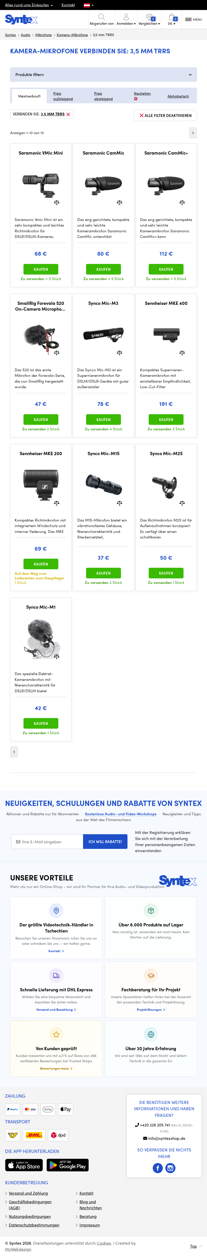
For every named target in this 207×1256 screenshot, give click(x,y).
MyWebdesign (18, 1249)
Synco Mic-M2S (166, 453)
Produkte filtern (29, 74)
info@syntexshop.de (166, 1138)
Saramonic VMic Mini (41, 153)
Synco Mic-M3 (103, 303)
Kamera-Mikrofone (72, 34)
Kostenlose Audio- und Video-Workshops (121, 814)
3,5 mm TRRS (53, 114)
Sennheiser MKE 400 (166, 303)
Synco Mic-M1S (103, 453)
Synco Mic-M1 (41, 607)
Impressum (90, 1225)
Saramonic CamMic (103, 153)
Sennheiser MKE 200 (41, 453)
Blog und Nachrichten (91, 1205)
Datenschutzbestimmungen (34, 1225)
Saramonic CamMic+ (166, 153)
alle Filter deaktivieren (168, 115)
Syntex (10, 34)
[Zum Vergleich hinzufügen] (56, 202)
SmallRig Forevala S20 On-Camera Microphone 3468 (41, 306)
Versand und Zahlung (28, 1193)
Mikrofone (43, 34)
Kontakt (68, 5)
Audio (25, 34)
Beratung (88, 1216)
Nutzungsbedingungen (30, 1216)
